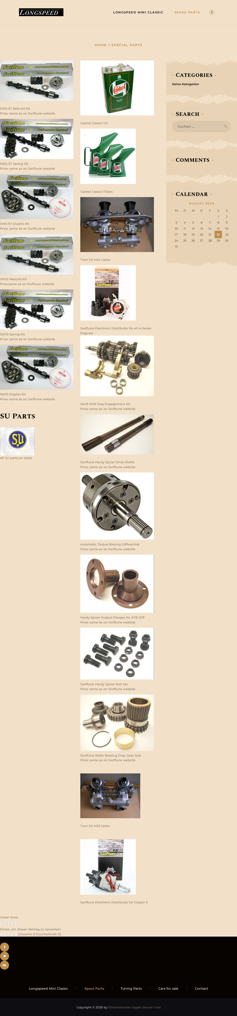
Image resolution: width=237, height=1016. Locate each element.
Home (101, 45)
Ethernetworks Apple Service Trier (134, 1007)
